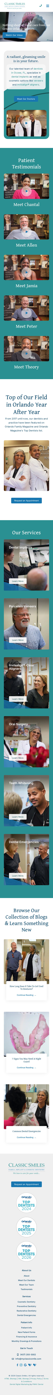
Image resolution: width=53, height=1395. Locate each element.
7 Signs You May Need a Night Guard (26, 1060)
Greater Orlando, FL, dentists (27, 611)
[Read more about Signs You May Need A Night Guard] (26, 1034)
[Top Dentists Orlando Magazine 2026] (26, 1242)
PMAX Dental (37, 1384)
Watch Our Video (14, 35)
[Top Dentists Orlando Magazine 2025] (26, 1218)
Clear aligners (16, 680)
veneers (38, 80)
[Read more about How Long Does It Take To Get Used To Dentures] (26, 961)
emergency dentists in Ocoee (27, 847)
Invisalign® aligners (28, 84)
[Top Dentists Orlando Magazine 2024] (26, 1193)
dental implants (20, 76)
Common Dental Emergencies (26, 1131)
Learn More (19, 581)
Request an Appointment (26, 500)
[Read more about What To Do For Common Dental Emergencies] (26, 1106)
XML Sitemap (23, 1379)
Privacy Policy (36, 1379)
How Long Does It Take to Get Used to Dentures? (26, 987)
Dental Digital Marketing (19, 1384)
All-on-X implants (17, 566)
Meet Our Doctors (26, 99)
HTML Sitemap (10, 1379)
